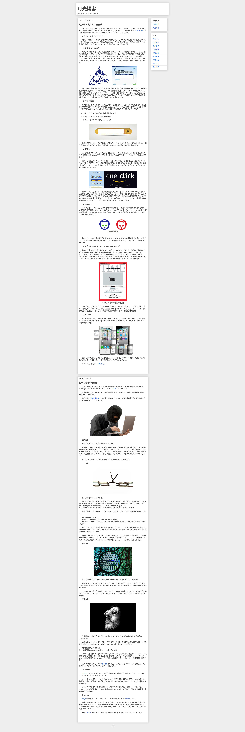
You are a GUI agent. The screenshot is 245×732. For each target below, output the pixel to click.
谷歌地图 (156, 24)
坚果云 (89, 712)
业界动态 (156, 39)
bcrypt (84, 673)
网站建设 (156, 53)
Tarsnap (127, 699)
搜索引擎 (156, 60)
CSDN (114, 389)
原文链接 (101, 364)
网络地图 (156, 67)
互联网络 (156, 49)
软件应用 (156, 42)
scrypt (84, 699)
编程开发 (156, 63)
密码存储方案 (94, 398)
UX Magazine (139, 30)
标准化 (104, 664)
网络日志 (156, 56)
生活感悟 (156, 46)
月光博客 (87, 8)
